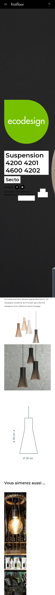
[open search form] (49, 4)
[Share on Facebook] (17, 188)
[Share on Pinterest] (22, 188)
